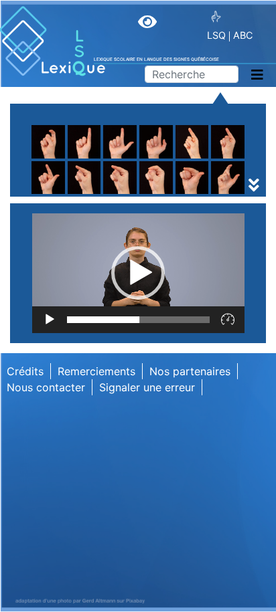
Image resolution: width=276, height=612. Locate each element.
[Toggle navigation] (257, 75)
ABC (243, 35)
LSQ (216, 35)
